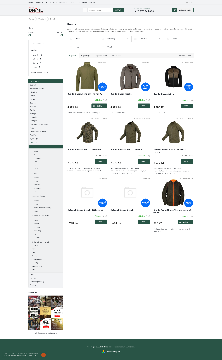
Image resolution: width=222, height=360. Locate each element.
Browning (37, 155)
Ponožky (34, 263)
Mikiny (33, 249)
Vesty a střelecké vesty (40, 216)
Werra (36, 211)
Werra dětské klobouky (42, 208)
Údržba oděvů (36, 266)
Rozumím (44, 355)
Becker (37, 185)
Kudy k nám (50, 2)
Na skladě (38, 44)
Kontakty (39, 2)
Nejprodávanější (101, 56)
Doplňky (33, 135)
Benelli (37, 55)
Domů (30, 2)
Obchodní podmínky (66, 2)
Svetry (33, 252)
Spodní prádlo (36, 259)
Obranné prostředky (38, 131)
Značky (33, 285)
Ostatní (36, 168)
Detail (142, 106)
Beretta (37, 227)
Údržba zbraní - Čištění (39, 124)
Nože (32, 128)
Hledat (118, 10)
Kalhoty (34, 173)
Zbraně (33, 106)
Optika (32, 110)
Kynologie (34, 139)
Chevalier (37, 158)
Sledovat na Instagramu (47, 333)
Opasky (34, 256)
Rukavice (34, 245)
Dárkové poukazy (37, 282)
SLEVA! (33, 85)
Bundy (33, 147)
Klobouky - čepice (38, 196)
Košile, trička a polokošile (40, 242)
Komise (33, 278)
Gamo (37, 63)
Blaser (37, 59)
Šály (32, 269)
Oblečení (33, 142)
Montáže (33, 117)
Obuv (32, 274)
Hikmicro (33, 92)
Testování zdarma (37, 89)
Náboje (33, 114)
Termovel (37, 237)
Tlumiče (33, 103)
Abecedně (116, 56)
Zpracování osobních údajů (86, 2)
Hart (36, 67)
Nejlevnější (85, 56)
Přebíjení (33, 121)
